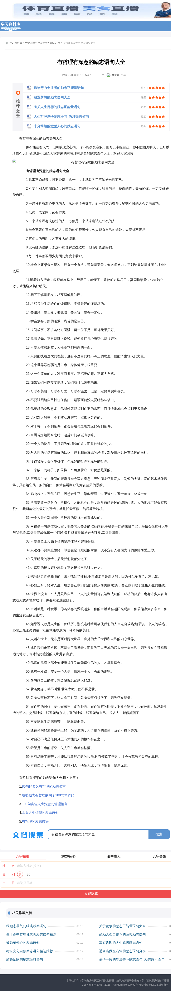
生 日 (8, 883)
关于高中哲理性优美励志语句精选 (31, 934)
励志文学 (43, 43)
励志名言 (55, 43)
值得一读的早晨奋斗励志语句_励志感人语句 (131, 959)
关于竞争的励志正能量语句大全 (122, 926)
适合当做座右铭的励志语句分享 (122, 951)
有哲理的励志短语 (35, 821)
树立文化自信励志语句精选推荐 (29, 951)
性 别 (8, 874)
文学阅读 (30, 43)
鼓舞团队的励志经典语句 (24, 959)
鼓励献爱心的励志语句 (23, 942)
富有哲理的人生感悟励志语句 (120, 942)
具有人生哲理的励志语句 (40, 813)
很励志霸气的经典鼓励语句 (26, 926)
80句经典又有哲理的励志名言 (44, 786)
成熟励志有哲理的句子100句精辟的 (48, 795)
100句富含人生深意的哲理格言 (45, 804)
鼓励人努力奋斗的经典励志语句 (122, 934)
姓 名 (8, 866)
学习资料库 (16, 43)
